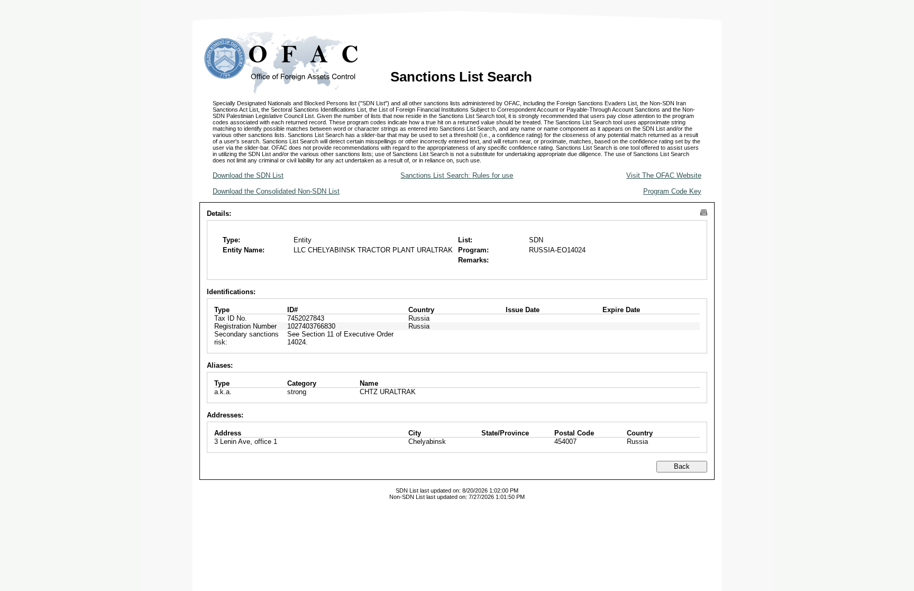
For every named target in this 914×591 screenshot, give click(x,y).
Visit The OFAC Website (663, 175)
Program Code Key (672, 191)
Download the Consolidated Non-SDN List (276, 191)
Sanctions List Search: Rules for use (456, 175)
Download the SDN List (248, 175)
